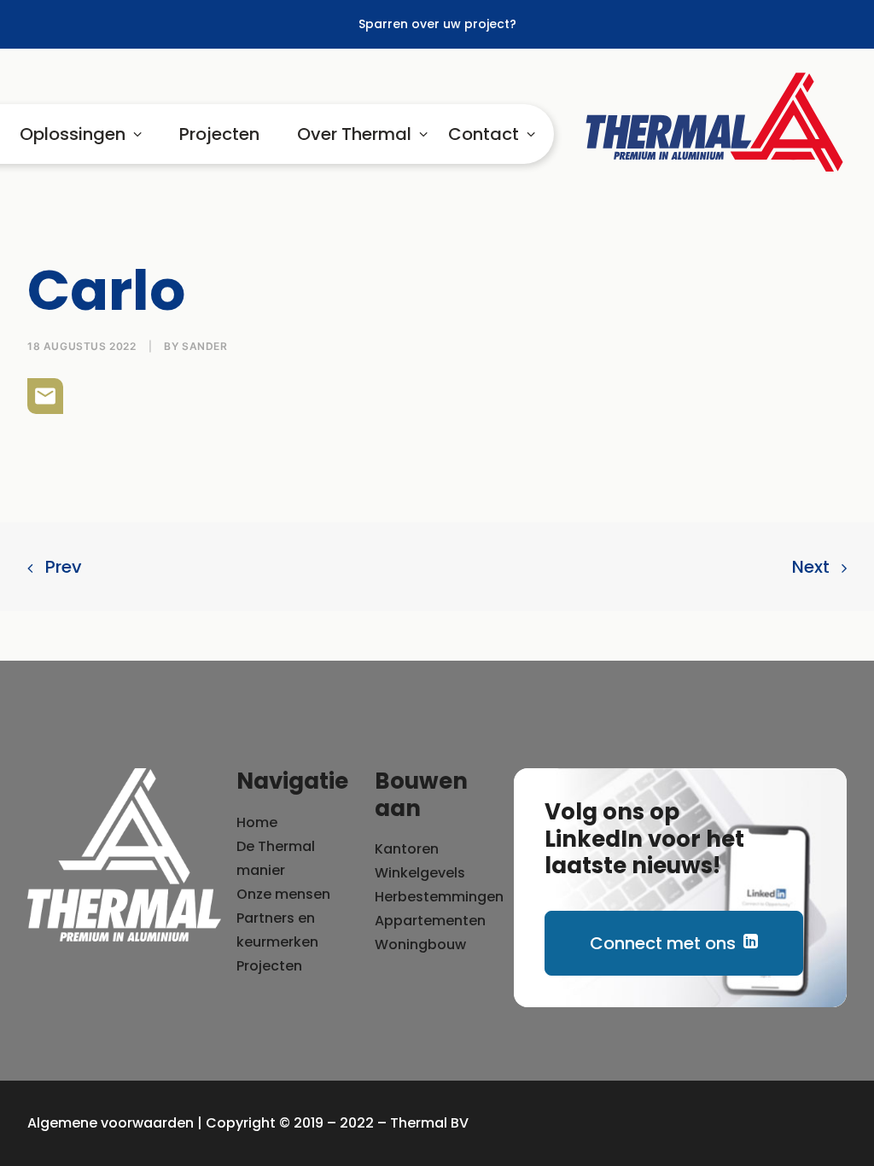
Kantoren (407, 849)
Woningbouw (420, 944)
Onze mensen (283, 894)
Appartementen (430, 920)
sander (205, 346)
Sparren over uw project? (437, 23)
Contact (483, 134)
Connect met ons (663, 943)
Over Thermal (354, 134)
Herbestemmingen (439, 897)
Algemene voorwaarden (110, 1123)
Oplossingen (72, 134)
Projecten (219, 134)
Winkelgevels (420, 873)
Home (256, 822)
